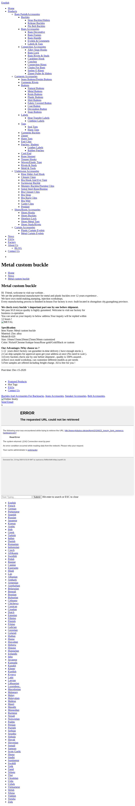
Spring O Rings (36, 70)
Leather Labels (35, 147)
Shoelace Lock (29, 218)
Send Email (7, 402)
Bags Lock (33, 52)
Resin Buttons (35, 94)
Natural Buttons (36, 88)
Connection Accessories (33, 46)
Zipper (24, 135)
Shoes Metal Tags (30, 221)
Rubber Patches (36, 150)
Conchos (32, 61)
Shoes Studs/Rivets (31, 224)
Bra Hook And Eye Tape (34, 180)
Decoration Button (37, 109)
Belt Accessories (96, 396)
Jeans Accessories (54, 396)
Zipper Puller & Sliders (40, 73)
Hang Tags (33, 129)
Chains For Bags (36, 67)
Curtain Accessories (24, 227)
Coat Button (34, 106)
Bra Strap (26, 194)
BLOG (18, 248)
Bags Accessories (30, 29)
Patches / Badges (30, 144)
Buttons (25, 85)
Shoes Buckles (28, 215)
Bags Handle (34, 38)
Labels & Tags (35, 43)
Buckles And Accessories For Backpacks (22, 396)
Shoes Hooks (28, 212)
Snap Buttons (35, 112)
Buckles (25, 17)
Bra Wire (25, 200)
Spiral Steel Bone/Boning (34, 189)
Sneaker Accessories (75, 396)
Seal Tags (33, 126)
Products (12, 11)
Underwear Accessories (26, 171)
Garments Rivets (29, 82)
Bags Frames (34, 35)
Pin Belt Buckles (36, 26)
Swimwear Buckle (30, 183)
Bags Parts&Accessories (27, 14)
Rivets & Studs (29, 165)
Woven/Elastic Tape (31, 162)
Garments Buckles (30, 132)
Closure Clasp (28, 177)
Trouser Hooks (29, 159)
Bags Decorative (36, 32)
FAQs (11, 239)
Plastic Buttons (35, 97)
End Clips (26, 141)
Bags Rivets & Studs (38, 55)
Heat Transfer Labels (38, 117)
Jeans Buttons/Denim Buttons (36, 79)
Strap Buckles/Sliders (39, 20)
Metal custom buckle (18, 278)
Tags (23, 123)
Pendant (25, 206)
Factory (12, 242)
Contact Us (14, 251)
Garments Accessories (25, 76)
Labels (24, 114)
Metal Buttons (35, 91)
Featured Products (17, 381)
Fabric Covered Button (40, 103)
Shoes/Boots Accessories (27, 209)
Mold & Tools (28, 168)
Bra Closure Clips (30, 191)
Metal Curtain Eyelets (32, 233)
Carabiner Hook (36, 58)
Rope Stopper (28, 156)
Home (11, 8)
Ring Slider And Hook (33, 174)
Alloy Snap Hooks (37, 49)
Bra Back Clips (29, 197)
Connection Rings (37, 64)
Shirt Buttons (34, 100)
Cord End (26, 153)
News (11, 236)
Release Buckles (36, 23)
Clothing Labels (36, 120)
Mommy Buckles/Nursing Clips (37, 186)
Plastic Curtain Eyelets (32, 230)
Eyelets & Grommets (38, 40)
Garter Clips (27, 203)
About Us (13, 245)
